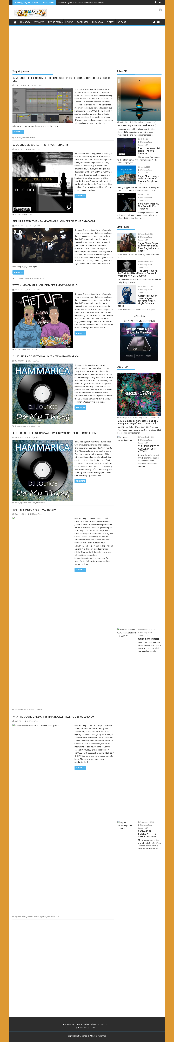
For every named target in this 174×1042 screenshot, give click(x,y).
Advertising (83, 1027)
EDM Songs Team (36, 85)
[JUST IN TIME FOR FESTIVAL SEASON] (42, 518)
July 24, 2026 (123, 122)
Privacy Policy (83, 1024)
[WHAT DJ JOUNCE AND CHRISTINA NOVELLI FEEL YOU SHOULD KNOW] (42, 725)
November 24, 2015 (147, 437)
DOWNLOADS (82, 22)
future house (27, 214)
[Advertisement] (87, 45)
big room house (20, 917)
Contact (93, 1027)
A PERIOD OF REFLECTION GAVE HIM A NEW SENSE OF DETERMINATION (54, 433)
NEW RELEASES (55, 22)
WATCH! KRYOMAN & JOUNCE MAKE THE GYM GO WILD (44, 285)
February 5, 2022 (125, 417)
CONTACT (121, 22)
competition (19, 278)
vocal (57, 917)
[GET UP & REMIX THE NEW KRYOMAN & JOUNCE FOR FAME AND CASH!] (42, 230)
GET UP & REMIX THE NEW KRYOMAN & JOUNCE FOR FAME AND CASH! (53, 221)
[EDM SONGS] (15, 21)
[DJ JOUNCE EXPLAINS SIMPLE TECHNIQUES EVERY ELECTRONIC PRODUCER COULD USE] (42, 89)
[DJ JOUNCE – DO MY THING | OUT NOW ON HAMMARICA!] (42, 365)
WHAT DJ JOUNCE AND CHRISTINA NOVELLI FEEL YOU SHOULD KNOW (53, 716)
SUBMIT (110, 22)
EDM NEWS (25, 22)
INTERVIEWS (39, 22)
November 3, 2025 (146, 261)
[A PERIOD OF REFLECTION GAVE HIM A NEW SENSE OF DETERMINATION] (42, 441)
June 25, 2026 (145, 167)
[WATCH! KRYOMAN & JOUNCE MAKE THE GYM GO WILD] (42, 294)
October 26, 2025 (146, 286)
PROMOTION (97, 22)
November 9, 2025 (146, 234)
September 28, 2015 (147, 629)
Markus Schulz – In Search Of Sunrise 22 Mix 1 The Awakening (85, 2)
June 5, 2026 (144, 194)
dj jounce (18, 138)
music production (28, 138)
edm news (26, 349)
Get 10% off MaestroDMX (139, 321)
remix (42, 278)
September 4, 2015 (147, 822)
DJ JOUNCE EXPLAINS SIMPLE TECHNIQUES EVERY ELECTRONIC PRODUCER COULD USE (61, 79)
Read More (18, 132)
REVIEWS (69, 22)
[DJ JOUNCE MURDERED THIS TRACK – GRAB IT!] (42, 153)
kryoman (35, 278)
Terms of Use (69, 1024)
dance (17, 503)
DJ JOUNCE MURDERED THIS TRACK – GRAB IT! (40, 144)
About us (95, 1024)
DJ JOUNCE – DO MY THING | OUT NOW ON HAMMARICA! (45, 356)
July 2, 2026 (144, 139)
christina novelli (20, 710)
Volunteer (105, 1024)
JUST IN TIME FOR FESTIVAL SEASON (34, 509)
